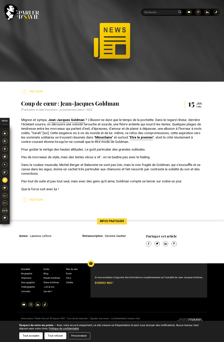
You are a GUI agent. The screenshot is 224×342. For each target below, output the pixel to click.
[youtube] (189, 12)
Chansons (26, 278)
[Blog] (5, 188)
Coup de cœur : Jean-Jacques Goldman (70, 103)
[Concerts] (5, 172)
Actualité (25, 269)
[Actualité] (5, 133)
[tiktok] (216, 12)
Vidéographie (28, 286)
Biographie (26, 273)
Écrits (46, 269)
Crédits (69, 282)
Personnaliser (79, 336)
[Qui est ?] (5, 218)
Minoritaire (103, 137)
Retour (36, 91)
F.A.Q (68, 278)
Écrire (69, 273)
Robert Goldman (52, 278)
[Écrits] (5, 180)
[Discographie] (5, 157)
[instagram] (198, 12)
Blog (46, 273)
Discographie (28, 282)
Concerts (25, 291)
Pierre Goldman (51, 282)
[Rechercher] (179, 12)
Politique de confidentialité (64, 328)
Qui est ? (48, 291)
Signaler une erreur (99, 318)
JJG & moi (49, 286)
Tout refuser (55, 336)
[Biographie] (5, 141)
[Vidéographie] (5, 164)
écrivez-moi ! (104, 283)
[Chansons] (5, 149)
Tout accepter (31, 336)
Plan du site (72, 269)
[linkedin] (207, 12)
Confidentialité (118, 318)
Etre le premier (141, 137)
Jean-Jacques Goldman (66, 119)
